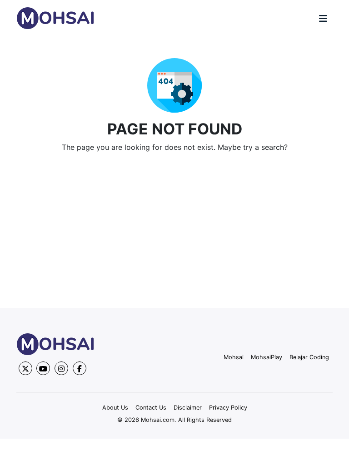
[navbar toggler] (323, 18)
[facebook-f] (79, 368)
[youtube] (43, 368)
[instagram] (61, 368)
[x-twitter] (25, 368)
